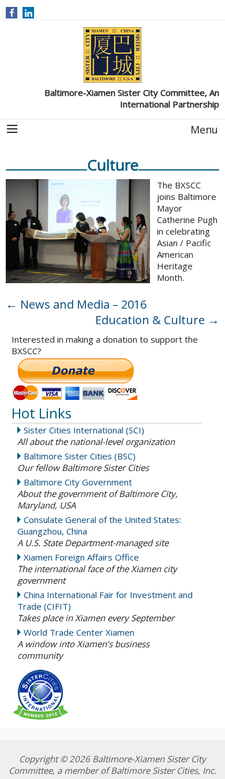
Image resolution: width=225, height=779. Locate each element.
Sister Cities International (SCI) (84, 430)
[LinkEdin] (28, 12)
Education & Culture (157, 320)
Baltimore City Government (78, 482)
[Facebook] (11, 12)
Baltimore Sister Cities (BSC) (80, 456)
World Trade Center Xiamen (79, 632)
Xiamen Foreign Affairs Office (81, 557)
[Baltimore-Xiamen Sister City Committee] (112, 55)
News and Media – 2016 (76, 304)
